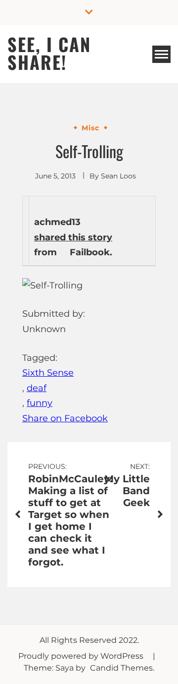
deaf (36, 388)
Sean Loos (118, 175)
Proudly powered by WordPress (81, 656)
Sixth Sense (48, 372)
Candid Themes (121, 668)
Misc (90, 127)
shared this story (73, 237)
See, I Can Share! (49, 53)
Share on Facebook (65, 418)
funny (39, 403)
